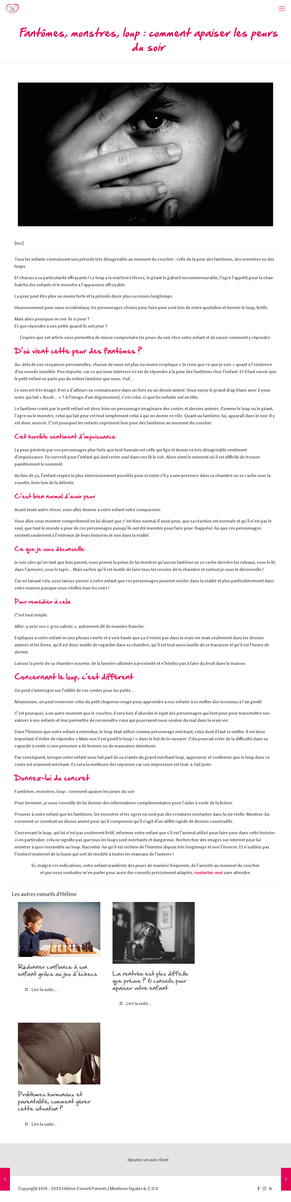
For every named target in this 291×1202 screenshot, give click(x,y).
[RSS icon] (270, 1188)
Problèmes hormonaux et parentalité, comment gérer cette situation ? (54, 1101)
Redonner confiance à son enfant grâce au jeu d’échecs (57, 970)
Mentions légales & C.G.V (134, 1188)
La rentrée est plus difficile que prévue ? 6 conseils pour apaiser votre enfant (150, 980)
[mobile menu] (282, 8)
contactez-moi (208, 872)
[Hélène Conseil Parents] (12, 8)
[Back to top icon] (264, 1190)
